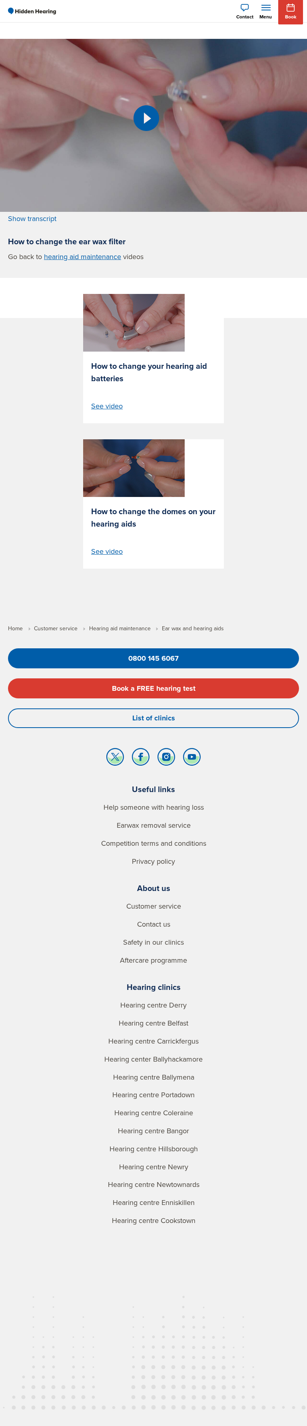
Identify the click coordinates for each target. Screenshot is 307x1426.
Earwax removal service (154, 825)
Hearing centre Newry (153, 1167)
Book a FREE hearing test (153, 688)
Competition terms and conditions (153, 843)
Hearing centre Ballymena (153, 1077)
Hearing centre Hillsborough (154, 1149)
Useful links (153, 789)
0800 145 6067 (153, 658)
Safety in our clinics (153, 942)
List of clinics (153, 718)
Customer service (153, 906)
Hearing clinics (154, 987)
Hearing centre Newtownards (153, 1184)
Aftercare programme (153, 960)
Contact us (153, 924)
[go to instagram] (166, 759)
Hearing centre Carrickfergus (153, 1041)
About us (153, 888)
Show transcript (32, 218)
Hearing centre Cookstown (153, 1220)
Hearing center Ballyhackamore (153, 1059)
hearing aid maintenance (82, 256)
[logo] (32, 11)
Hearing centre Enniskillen (154, 1202)
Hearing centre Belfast (153, 1023)
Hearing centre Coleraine (153, 1113)
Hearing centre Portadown (153, 1095)
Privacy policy (153, 861)
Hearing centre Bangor (153, 1131)
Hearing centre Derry (153, 1005)
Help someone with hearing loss (154, 807)
